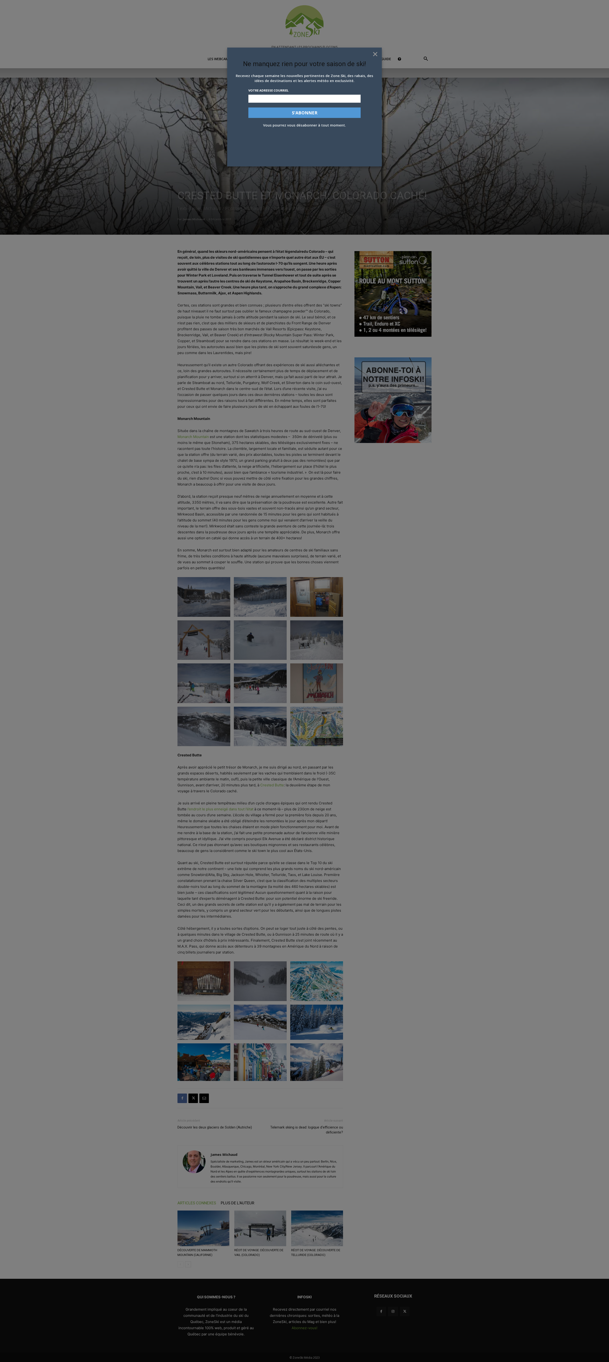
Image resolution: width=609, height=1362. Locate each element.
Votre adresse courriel (268, 90)
